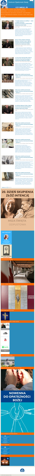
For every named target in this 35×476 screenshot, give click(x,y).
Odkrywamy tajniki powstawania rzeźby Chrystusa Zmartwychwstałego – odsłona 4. (24, 157)
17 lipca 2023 (17, 176)
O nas (2, 16)
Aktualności (11, 9)
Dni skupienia (20, 14)
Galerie (31, 14)
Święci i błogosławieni (17, 9)
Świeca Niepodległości (27, 12)
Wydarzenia (15, 14)
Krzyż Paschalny (19, 12)
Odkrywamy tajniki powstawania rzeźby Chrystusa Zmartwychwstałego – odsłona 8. (24, 76)
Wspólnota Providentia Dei (5, 12)
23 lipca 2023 (17, 61)
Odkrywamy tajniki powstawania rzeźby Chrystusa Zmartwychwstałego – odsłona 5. (24, 141)
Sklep (4, 16)
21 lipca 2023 (17, 143)
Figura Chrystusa (13, 12)
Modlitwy (23, 9)
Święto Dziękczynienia (9, 14)
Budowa (28, 14)
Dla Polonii (7, 9)
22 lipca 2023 (17, 109)
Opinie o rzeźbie (29, 61)
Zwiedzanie (3, 9)
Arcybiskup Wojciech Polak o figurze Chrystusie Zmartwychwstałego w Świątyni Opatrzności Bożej (23, 107)
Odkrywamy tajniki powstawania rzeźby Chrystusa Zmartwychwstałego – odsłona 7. (24, 91)
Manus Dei (3, 14)
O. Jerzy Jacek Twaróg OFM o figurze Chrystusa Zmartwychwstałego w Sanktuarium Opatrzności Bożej (23, 59)
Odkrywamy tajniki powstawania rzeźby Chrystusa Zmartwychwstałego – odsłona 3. (24, 174)
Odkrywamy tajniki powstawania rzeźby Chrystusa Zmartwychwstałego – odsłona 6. (24, 124)
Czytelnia (24, 14)
